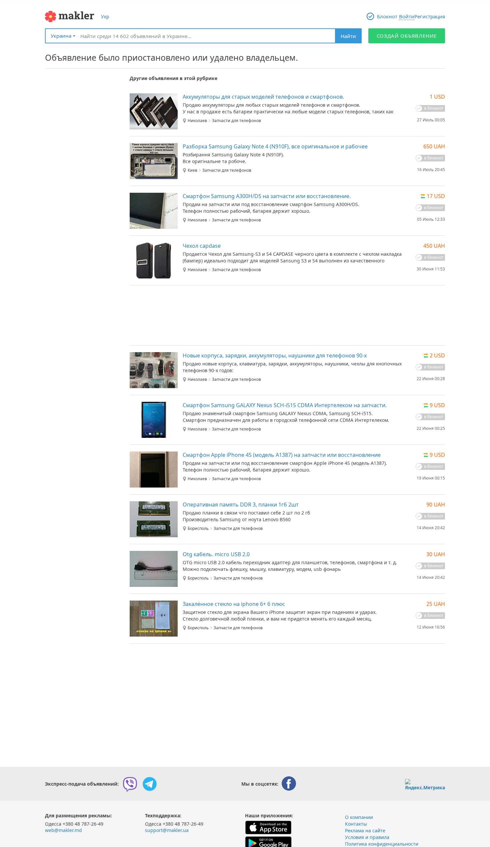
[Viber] (130, 784)
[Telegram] (149, 784)
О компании (359, 817)
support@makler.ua (167, 830)
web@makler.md (63, 830)
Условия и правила (367, 837)
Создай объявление (407, 35)
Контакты (356, 824)
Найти (348, 36)
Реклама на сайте (365, 830)
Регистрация (429, 16)
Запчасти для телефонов (236, 120)
